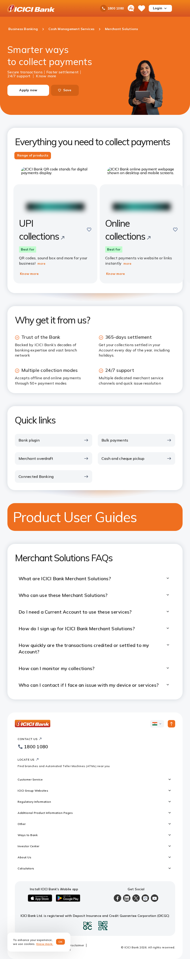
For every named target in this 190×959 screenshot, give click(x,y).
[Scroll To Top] (171, 723)
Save (67, 90)
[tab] (32, 155)
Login (157, 8)
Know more (46, 75)
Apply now (28, 90)
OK (60, 941)
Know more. (44, 944)
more (41, 263)
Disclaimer (76, 945)
